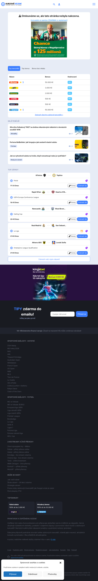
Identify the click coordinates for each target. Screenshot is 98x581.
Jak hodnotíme (54, 550)
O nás (53, 539)
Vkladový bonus (43, 504)
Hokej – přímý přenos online (18, 452)
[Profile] (59, 4)
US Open (10, 368)
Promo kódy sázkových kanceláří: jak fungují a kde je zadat (30, 488)
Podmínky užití (18, 550)
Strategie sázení (13, 485)
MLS (9, 374)
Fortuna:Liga (12, 430)
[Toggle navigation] (94, 4)
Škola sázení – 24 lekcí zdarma (19, 482)
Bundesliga (11, 419)
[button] (60, 562)
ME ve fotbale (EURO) (15, 405)
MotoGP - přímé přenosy (17, 469)
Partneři (74, 550)
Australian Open (13, 360)
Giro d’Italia (11, 383)
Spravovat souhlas (17, 558)
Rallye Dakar (12, 389)
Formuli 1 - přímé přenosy (17, 466)
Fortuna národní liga (15, 433)
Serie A (10, 425)
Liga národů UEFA (14, 410)
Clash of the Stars (14, 391)
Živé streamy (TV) (14, 491)
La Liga (10, 422)
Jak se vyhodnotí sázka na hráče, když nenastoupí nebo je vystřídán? (38, 156)
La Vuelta (11, 380)
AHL (9, 354)
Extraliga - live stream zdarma (19, 455)
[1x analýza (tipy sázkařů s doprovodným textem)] (86, 180)
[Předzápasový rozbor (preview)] (81, 230)
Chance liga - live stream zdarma (20, 458)
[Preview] (81, 230)
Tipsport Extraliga (14, 357)
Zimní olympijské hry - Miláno (18, 446)
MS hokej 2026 (13, 348)
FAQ (68, 550)
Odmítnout (32, 574)
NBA (9, 371)
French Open (12, 366)
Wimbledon (11, 363)
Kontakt (63, 550)
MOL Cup (11, 436)
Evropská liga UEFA (14, 407)
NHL (9, 351)
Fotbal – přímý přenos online (18, 449)
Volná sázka (14, 504)
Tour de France (13, 377)
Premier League (13, 416)
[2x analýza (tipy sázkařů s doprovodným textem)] (86, 197)
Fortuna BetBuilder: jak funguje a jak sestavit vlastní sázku (33, 142)
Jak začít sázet (13, 480)
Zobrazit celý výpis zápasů (49, 259)
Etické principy (29, 550)
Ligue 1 (10, 427)
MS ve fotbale (12, 402)
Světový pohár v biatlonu (17, 386)
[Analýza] (86, 180)
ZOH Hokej (11, 346)
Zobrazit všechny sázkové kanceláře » (49, 115)
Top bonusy (12, 498)
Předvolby (52, 574)
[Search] (54, 4)
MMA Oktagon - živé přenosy (18, 464)
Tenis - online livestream (16, 461)
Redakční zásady (41, 550)
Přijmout (12, 574)
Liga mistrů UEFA (14, 413)
